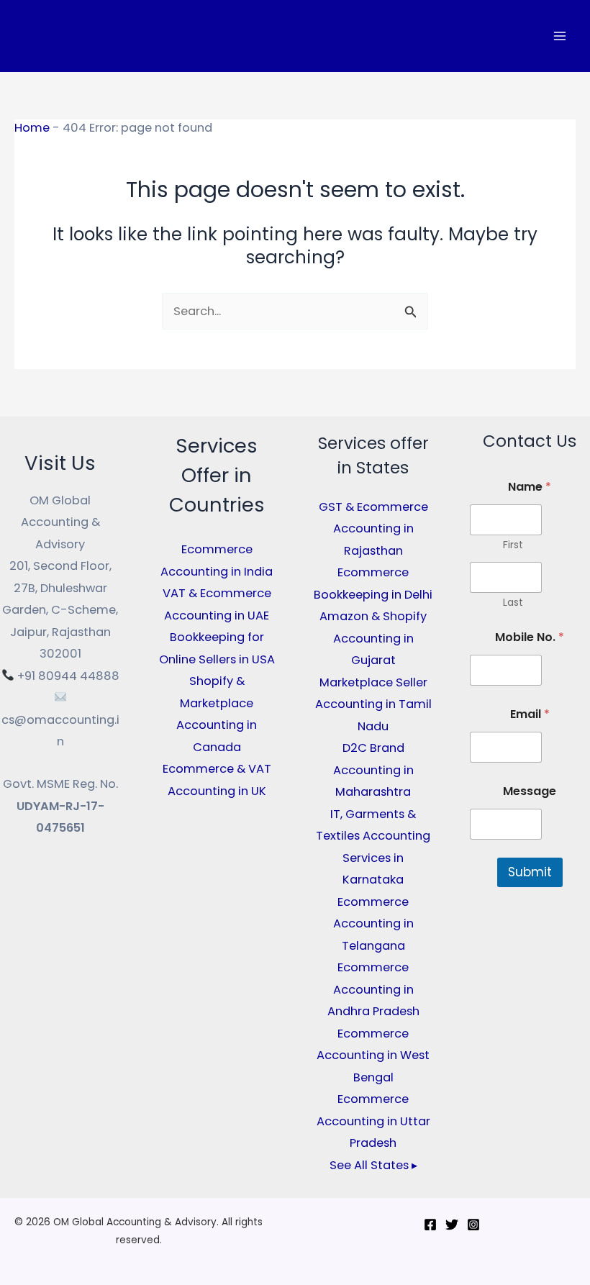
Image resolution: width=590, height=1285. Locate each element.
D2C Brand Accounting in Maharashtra (373, 770)
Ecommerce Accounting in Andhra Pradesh (373, 989)
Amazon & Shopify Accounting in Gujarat (373, 638)
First (513, 545)
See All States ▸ (373, 1165)
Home (32, 127)
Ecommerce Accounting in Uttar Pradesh (373, 1121)
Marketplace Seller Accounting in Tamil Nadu (373, 704)
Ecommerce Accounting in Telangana (373, 924)
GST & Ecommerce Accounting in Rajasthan (373, 529)
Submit (530, 872)
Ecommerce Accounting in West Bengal (373, 1055)
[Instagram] (473, 1224)
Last (513, 602)
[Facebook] (430, 1224)
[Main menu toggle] (559, 36)
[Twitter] (451, 1224)
